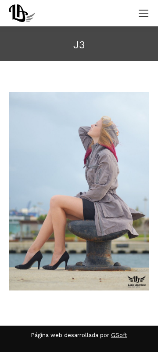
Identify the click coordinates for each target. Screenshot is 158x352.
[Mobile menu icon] (143, 13)
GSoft (119, 335)
